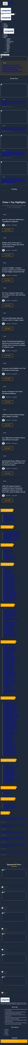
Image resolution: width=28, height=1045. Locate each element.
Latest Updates (5, 3)
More (5, 37)
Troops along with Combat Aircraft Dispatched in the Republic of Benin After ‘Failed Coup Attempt (14, 180)
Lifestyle (9, 42)
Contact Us (6, 52)
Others (8, 45)
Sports (8, 48)
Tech (8, 49)
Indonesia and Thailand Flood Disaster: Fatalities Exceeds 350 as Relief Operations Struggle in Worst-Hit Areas (13, 845)
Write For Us (3, 1040)
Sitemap (15, 1040)
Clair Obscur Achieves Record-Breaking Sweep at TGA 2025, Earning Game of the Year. (13, 103)
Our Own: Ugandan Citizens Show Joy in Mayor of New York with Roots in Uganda (13, 295)
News (8, 44)
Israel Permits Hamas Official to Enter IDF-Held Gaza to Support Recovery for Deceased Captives (13, 463)
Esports (5, 27)
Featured (6, 36)
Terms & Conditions (10, 1040)
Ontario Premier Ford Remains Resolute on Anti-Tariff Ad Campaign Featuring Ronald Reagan (12, 68)
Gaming (8, 38)
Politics (8, 46)
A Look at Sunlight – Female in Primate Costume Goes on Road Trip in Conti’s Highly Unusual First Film (13, 269)
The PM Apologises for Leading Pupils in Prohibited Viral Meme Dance (13, 851)
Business (6, 26)
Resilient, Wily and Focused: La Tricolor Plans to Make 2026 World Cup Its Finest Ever (13, 244)
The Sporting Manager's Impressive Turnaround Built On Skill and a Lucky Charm (13, 154)
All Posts (6, 25)
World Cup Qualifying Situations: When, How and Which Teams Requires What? (14, 128)
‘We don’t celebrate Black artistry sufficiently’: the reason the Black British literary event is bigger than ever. (13, 819)
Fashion (5, 34)
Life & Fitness (10, 41)
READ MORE (7, 230)
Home (5, 23)
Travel (8, 50)
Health (8, 40)
